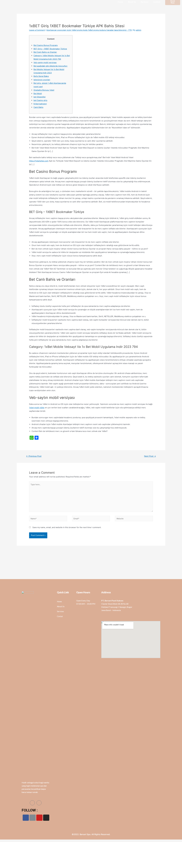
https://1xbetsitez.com (38, 161)
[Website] (134, 519)
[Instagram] (46, 818)
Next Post (150, 456)
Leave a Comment (37, 30)
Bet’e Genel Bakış (41, 76)
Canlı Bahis (38, 107)
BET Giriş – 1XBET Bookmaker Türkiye (50, 49)
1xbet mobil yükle (36, 407)
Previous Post (33, 456)
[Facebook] (26, 818)
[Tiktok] (32, 818)
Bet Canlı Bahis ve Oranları (45, 52)
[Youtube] (39, 818)
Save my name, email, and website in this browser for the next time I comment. (66, 527)
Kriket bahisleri (40, 104)
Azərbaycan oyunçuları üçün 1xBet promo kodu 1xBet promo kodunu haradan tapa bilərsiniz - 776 (89, 30)
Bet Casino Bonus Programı (46, 45)
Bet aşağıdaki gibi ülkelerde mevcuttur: (51, 66)
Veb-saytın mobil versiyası (45, 62)
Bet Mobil (38, 93)
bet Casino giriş (40, 100)
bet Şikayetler (40, 97)
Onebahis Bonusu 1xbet (44, 90)
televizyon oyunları (42, 79)
